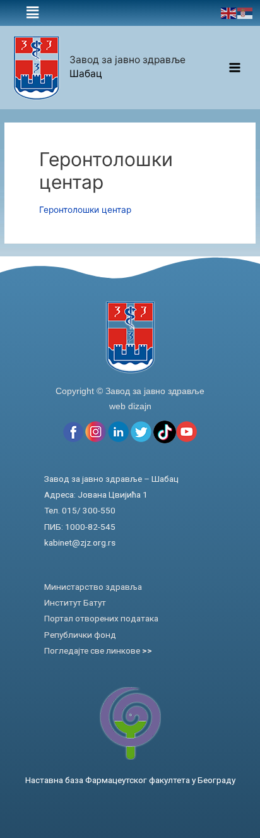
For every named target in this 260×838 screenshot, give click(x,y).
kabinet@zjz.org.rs (79, 542)
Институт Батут (75, 602)
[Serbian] (245, 13)
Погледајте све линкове (98, 650)
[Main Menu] (235, 68)
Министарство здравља (93, 587)
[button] (32, 13)
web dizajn (130, 406)
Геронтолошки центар (85, 210)
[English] (229, 13)
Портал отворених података (101, 618)
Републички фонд (80, 635)
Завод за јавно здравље (127, 60)
